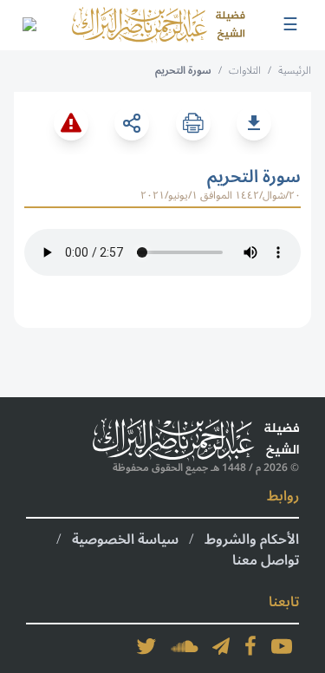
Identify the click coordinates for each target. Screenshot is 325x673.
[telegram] (221, 646)
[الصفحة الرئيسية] (158, 25)
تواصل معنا (265, 560)
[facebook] (250, 646)
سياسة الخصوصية (125, 539)
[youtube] (281, 646)
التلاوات (245, 71)
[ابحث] (28, 25)
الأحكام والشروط (252, 539)
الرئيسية (294, 71)
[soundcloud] (184, 646)
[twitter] (146, 646)
